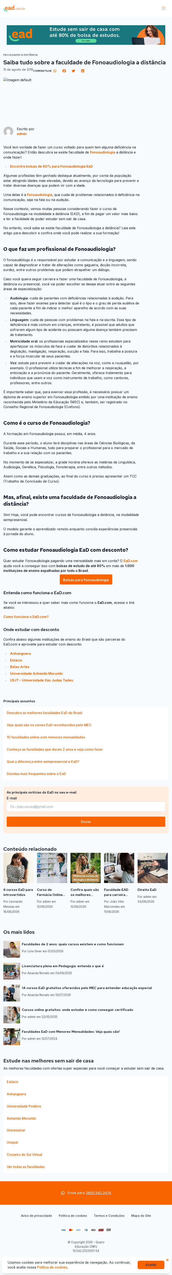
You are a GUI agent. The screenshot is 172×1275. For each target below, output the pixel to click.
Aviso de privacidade (36, 1215)
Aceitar (151, 1265)
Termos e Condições (109, 1215)
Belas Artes (19, 667)
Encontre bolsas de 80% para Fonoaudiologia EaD (51, 166)
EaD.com (131, 561)
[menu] (164, 8)
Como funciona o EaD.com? (26, 617)
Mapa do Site (141, 1215)
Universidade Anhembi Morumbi (36, 673)
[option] (86, 713)
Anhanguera (20, 653)
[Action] (86, 35)
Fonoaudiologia (102, 152)
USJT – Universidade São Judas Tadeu (41, 680)
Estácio (16, 660)
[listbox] (86, 743)
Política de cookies (73, 1215)
